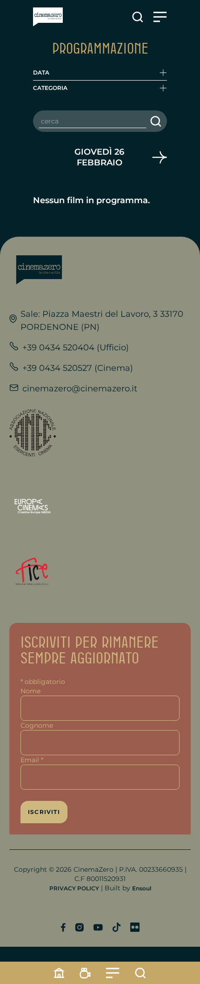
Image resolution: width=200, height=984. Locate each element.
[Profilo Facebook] (63, 927)
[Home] (59, 972)
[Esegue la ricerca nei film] (155, 121)
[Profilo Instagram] (79, 927)
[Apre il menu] (160, 17)
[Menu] (113, 973)
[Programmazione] (85, 973)
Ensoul (141, 888)
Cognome (36, 725)
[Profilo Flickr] (135, 927)
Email (31, 760)
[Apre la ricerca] (138, 17)
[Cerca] (140, 973)
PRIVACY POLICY (74, 888)
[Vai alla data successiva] (159, 157)
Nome (30, 691)
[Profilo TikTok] (116, 927)
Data (41, 72)
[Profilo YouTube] (98, 927)
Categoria (50, 87)
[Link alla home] (48, 17)
